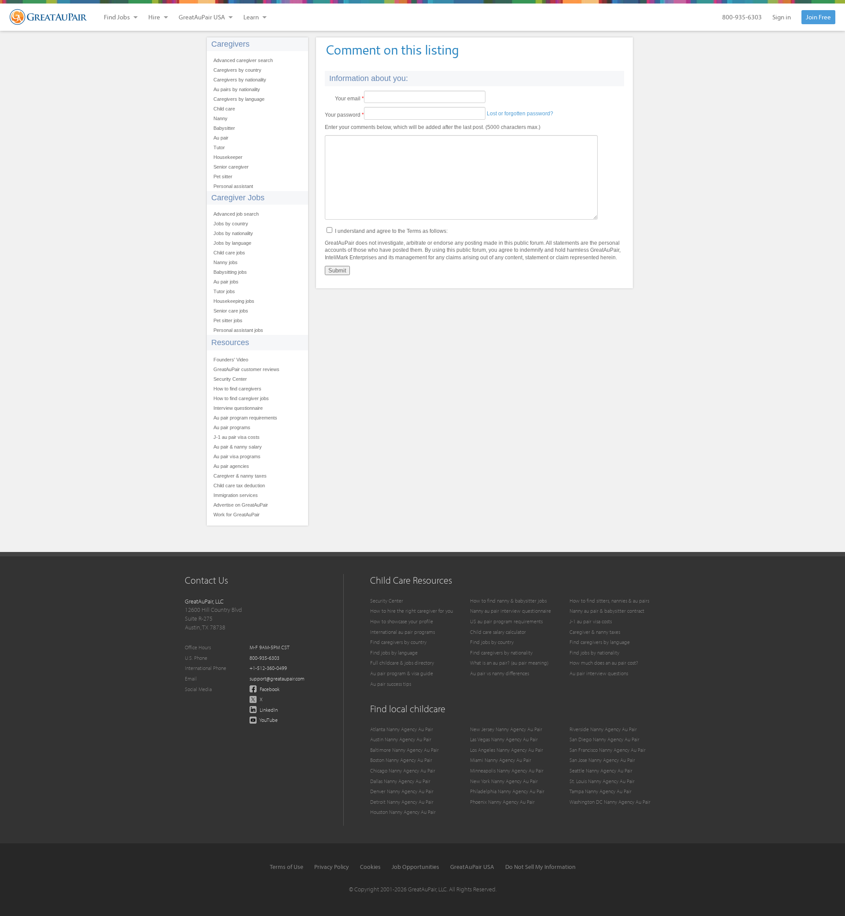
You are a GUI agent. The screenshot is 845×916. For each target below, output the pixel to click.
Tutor (219, 147)
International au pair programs (402, 632)
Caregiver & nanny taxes (240, 475)
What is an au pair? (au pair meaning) (509, 662)
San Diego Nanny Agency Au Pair (604, 739)
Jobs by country (230, 223)
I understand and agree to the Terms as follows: (391, 231)
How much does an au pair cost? (603, 662)
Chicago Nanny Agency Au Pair (402, 770)
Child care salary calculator (498, 632)
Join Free (818, 17)
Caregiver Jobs (238, 197)
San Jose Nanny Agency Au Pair (602, 760)
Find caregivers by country (398, 642)
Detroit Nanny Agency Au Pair (402, 801)
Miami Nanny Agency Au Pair (500, 760)
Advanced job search (236, 214)
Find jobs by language (394, 652)
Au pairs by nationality (236, 89)
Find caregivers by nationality (501, 652)
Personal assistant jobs (238, 330)
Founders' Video (230, 359)
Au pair (220, 137)
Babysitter (224, 128)
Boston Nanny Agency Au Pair (401, 760)
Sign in (781, 17)
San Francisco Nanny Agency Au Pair (607, 750)
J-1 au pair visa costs (236, 437)
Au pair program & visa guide (401, 673)
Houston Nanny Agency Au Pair (403, 812)
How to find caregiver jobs (241, 398)
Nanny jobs (225, 262)
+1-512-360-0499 (268, 668)
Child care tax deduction (239, 485)
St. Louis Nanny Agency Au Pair (602, 781)
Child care (224, 108)
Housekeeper (227, 157)
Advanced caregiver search (243, 60)
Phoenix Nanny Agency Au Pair (502, 801)
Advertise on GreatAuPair (240, 505)
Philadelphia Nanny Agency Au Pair (507, 791)
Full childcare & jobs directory (402, 662)
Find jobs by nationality (594, 652)
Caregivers (230, 44)
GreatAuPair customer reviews (246, 369)
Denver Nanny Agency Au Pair (402, 791)
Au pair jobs (226, 281)
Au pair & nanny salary (237, 446)
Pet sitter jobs (227, 320)
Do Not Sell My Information (540, 867)
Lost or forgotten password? (520, 113)
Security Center (230, 379)
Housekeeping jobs (233, 301)
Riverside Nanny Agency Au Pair (603, 729)
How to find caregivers (237, 388)
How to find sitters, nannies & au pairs (609, 600)
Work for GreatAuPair (236, 514)
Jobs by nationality (233, 233)
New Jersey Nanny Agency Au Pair (506, 729)
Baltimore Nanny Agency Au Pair (404, 750)
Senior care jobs (230, 310)
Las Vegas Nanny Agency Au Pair (504, 739)
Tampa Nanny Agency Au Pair (600, 791)
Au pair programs (231, 427)
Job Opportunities (415, 867)
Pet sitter (222, 176)
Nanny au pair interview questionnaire (510, 610)
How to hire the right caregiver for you (411, 610)
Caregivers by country (237, 70)
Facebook (268, 689)
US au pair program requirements (506, 621)
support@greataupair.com (277, 678)
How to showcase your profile (401, 621)
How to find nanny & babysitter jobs (508, 600)
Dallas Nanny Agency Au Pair (400, 781)
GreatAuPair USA (472, 867)
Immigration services (235, 495)
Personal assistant (233, 186)
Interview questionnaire (238, 408)
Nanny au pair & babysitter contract (606, 610)
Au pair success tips (390, 684)
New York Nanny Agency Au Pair (504, 781)
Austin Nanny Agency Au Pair (400, 739)
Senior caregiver (231, 166)
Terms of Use (286, 867)
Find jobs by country (492, 642)
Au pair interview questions (598, 673)
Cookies (370, 867)
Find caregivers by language (599, 642)
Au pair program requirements (245, 417)
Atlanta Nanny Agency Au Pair (401, 729)
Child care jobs (229, 252)
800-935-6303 (742, 17)
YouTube (268, 720)
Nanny (220, 118)
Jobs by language (232, 243)
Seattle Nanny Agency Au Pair (600, 770)
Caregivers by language (239, 99)
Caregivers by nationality (239, 79)
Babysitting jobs (230, 272)
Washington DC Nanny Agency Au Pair (609, 801)
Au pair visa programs (237, 456)
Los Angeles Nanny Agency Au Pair (506, 750)
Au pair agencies (231, 466)
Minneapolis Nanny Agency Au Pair (507, 770)
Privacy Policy (331, 867)
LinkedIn (268, 709)
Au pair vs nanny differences (499, 673)
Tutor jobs (224, 291)
